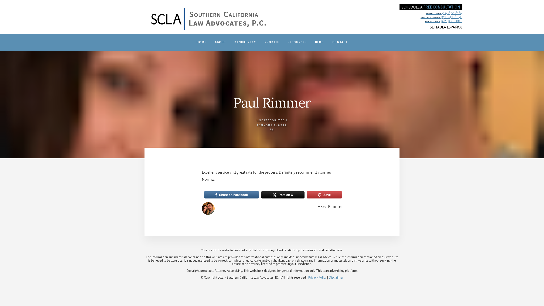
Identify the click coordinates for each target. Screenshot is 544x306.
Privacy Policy (317, 277)
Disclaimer (336, 277)
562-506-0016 (443, 21)
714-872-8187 (444, 13)
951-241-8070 (441, 17)
